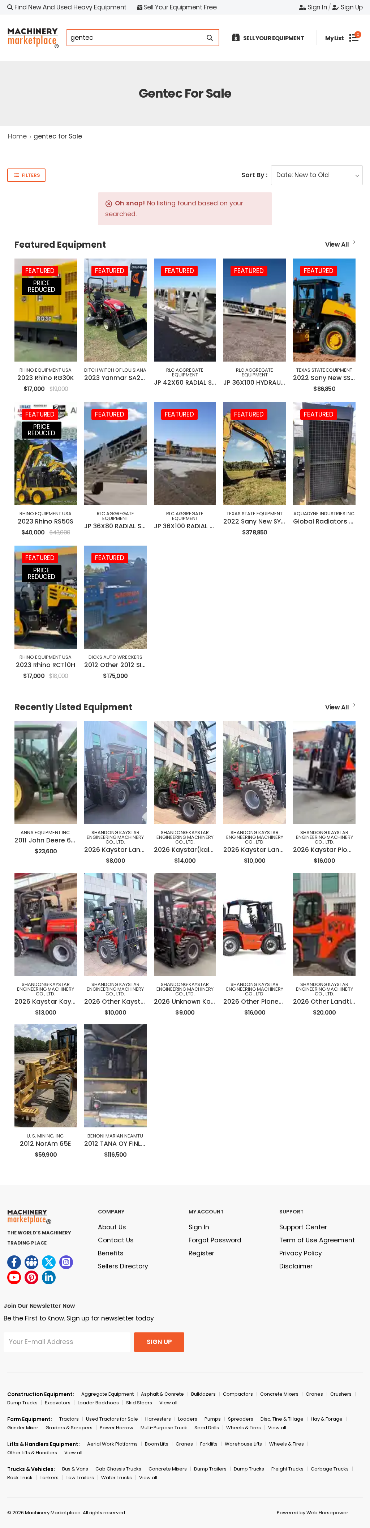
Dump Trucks (22, 1402)
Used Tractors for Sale (112, 1419)
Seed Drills (206, 1427)
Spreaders (240, 1419)
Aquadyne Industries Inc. (324, 513)
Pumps (213, 1419)
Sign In (317, 7)
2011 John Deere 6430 (48, 840)
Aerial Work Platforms (112, 1444)
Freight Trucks (287, 1469)
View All (337, 244)
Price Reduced (41, 286)
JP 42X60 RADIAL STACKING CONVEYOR (215, 382)
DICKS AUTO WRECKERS (115, 657)
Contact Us (116, 1240)
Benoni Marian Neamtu (115, 1136)
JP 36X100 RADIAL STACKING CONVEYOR (215, 526)
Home (17, 136)
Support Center (303, 1227)
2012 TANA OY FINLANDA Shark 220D (140, 1143)
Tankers (49, 1477)
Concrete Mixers (279, 1394)
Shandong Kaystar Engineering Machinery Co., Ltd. (115, 837)
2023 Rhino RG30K (45, 378)
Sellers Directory (123, 1266)
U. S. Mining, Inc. (46, 1136)
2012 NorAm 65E (45, 1143)
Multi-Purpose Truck (164, 1427)
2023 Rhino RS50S (45, 521)
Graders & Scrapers (69, 1427)
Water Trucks (116, 1477)
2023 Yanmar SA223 (116, 378)
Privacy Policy (300, 1253)
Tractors (69, 1419)
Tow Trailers (80, 1477)
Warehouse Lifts (243, 1444)
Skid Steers (139, 1402)
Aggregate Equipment (107, 1394)
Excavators (57, 1402)
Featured (40, 270)
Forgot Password (215, 1240)
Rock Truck (20, 1477)
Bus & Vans (75, 1469)
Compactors (238, 1394)
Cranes (314, 1394)
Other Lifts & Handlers (32, 1452)
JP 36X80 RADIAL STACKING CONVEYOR (144, 526)
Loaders (187, 1419)
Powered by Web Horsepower (312, 1512)
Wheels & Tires (243, 1427)
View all (168, 1402)
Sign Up (352, 7)
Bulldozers (203, 1394)
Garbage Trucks (330, 1469)
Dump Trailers (210, 1469)
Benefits (111, 1253)
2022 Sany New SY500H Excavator (277, 521)
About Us (112, 1227)
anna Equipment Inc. (46, 832)
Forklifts (209, 1444)
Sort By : (254, 175)
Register (201, 1253)
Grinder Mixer (22, 1427)
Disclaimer (296, 1266)
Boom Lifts (156, 1444)
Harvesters (158, 1419)
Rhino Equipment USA (46, 370)
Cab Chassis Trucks (118, 1469)
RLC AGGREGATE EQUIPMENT (184, 372)
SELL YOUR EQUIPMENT (273, 38)
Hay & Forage (327, 1419)
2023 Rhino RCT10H (45, 665)
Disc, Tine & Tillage (282, 1419)
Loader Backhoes (98, 1402)
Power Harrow (116, 1427)
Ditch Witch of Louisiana (115, 370)
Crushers (341, 1394)
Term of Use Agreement (317, 1240)
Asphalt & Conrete (162, 1394)
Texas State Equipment (324, 370)
